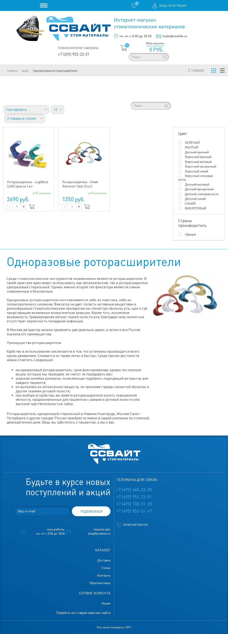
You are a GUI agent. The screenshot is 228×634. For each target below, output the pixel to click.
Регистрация (177, 5)
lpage (25, 70)
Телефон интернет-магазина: (78, 48)
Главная (12, 70)
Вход (162, 5)
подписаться (91, 511)
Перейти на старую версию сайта (83, 613)
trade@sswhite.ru (175, 36)
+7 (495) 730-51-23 (134, 504)
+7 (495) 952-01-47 (134, 511)
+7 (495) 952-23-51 (74, 54)
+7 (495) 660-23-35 (134, 489)
